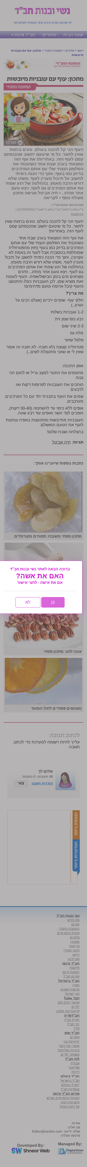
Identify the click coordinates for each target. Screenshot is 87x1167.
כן (53, 602)
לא (27, 602)
